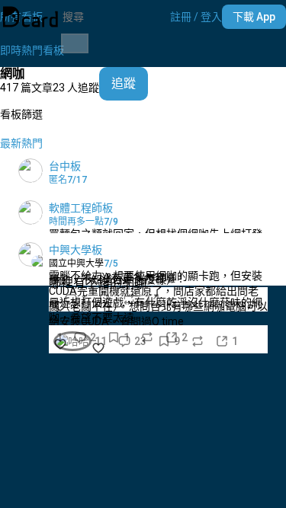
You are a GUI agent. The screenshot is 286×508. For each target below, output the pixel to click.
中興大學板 (75, 250)
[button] (196, 17)
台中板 (65, 166)
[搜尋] (74, 43)
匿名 (58, 179)
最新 (10, 143)
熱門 (32, 143)
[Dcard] (30, 16)
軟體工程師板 (81, 208)
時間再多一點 (76, 221)
